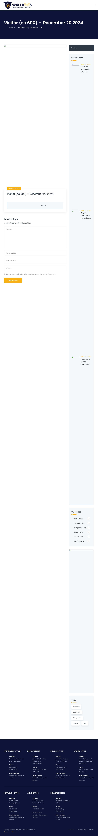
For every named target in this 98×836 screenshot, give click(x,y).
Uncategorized (81, 541)
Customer (91, 830)
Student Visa (81, 532)
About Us (71, 830)
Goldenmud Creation (10, 832)
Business (76, 706)
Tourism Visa (81, 537)
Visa (84, 723)
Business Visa (81, 519)
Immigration (77, 718)
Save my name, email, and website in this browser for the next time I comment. (30, 274)
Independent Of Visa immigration (85, 361)
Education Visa (81, 523)
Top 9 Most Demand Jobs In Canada (85, 69)
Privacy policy (81, 830)
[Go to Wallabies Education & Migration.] (4, 28)
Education (76, 712)
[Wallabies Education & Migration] (17, 5)
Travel (75, 723)
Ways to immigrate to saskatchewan (86, 215)
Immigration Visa (81, 528)
